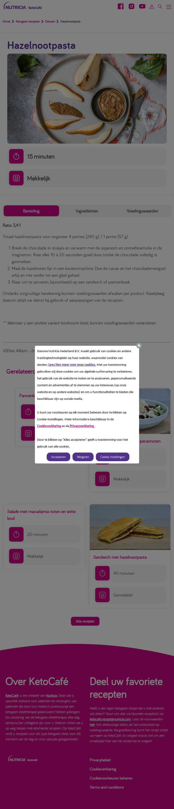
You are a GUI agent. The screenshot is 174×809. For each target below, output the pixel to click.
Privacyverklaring (82, 426)
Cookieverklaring (49, 426)
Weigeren (83, 457)
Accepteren (58, 457)
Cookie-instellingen (112, 457)
